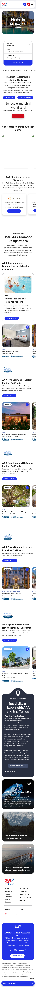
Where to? (10, 43)
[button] (13, 428)
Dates (9, 49)
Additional (10, 55)
